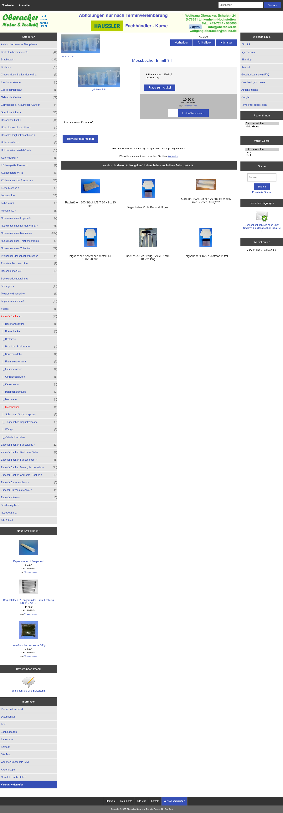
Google (245, 97)
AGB (3, 724)
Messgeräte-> (29, 210)
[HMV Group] (262, 126)
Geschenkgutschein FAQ (15, 761)
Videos (29, 308)
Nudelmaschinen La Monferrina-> (29, 225)
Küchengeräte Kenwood (29, 165)
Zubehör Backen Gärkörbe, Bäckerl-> (29, 474)
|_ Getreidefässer (29, 369)
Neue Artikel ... (9, 512)
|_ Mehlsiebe (29, 399)
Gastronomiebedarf (29, 89)
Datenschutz (8, 716)
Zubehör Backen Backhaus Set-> (29, 452)
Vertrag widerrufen (12, 784)
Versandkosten (31, 572)
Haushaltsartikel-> (29, 120)
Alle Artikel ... (8, 520)
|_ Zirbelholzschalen (13, 437)
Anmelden (25, 5)
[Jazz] (262, 152)
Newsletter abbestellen (13, 777)
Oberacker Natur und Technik (140, 809)
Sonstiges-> (29, 286)
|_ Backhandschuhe (29, 323)
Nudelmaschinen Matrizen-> (29, 233)
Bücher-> (29, 67)
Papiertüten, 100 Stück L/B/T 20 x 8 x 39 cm (90, 204)
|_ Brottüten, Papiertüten (29, 346)
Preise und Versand (12, 709)
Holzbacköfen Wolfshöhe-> (29, 150)
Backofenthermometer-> (29, 52)
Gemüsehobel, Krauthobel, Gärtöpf (29, 104)
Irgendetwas (248, 52)
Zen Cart (169, 809)
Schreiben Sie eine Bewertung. (28, 690)
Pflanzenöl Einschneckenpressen (29, 255)
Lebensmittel (29, 195)
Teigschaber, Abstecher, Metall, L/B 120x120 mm (90, 257)
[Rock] (262, 155)
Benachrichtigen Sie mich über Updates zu (261, 228)
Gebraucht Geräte (29, 97)
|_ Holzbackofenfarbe (29, 391)
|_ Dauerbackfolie (29, 354)
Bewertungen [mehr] (28, 668)
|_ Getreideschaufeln (29, 376)
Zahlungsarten (9, 731)
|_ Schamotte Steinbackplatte (29, 414)
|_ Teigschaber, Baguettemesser (29, 422)
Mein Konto (126, 801)
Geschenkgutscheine (253, 82)
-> (29, 316)
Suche (262, 166)
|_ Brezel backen (29, 331)
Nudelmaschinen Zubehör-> (29, 248)
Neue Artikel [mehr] (28, 530)
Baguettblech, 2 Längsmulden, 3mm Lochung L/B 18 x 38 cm (28, 602)
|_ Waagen (29, 429)
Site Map (6, 754)
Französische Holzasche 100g (28, 645)
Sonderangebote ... (11, 505)
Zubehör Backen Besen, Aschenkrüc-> (29, 467)
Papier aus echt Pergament (28, 561)
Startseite (8, 5)
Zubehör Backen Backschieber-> (29, 459)
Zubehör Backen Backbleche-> (29, 444)
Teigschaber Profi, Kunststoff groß (148, 207)
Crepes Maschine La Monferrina (29, 74)
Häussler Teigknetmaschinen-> (29, 135)
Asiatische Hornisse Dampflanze (19, 44)
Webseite (173, 156)
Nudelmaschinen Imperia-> (29, 218)
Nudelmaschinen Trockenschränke (29, 240)
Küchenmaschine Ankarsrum (29, 180)
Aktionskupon (8, 769)
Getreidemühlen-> (29, 112)
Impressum (7, 739)
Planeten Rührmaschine (29, 263)
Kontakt (5, 746)
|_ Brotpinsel (8, 339)
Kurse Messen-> (29, 188)
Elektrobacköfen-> (29, 82)
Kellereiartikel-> (29, 157)
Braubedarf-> (29, 59)
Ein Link (245, 44)
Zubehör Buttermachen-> (29, 482)
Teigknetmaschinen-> (29, 301)
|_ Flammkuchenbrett (29, 361)
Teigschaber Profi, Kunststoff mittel (206, 256)
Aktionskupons (249, 89)
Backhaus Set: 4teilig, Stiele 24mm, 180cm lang (148, 257)
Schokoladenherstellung (14, 278)
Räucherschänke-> (29, 270)
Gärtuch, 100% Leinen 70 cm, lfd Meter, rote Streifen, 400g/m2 (206, 200)
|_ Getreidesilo (29, 384)
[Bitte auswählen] (262, 123)
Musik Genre (262, 140)
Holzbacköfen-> (29, 142)
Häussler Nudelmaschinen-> (29, 127)
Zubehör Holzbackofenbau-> (29, 489)
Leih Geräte (29, 203)
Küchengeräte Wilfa (29, 172)
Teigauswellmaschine (29, 293)
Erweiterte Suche (261, 192)
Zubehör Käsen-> (29, 497)
